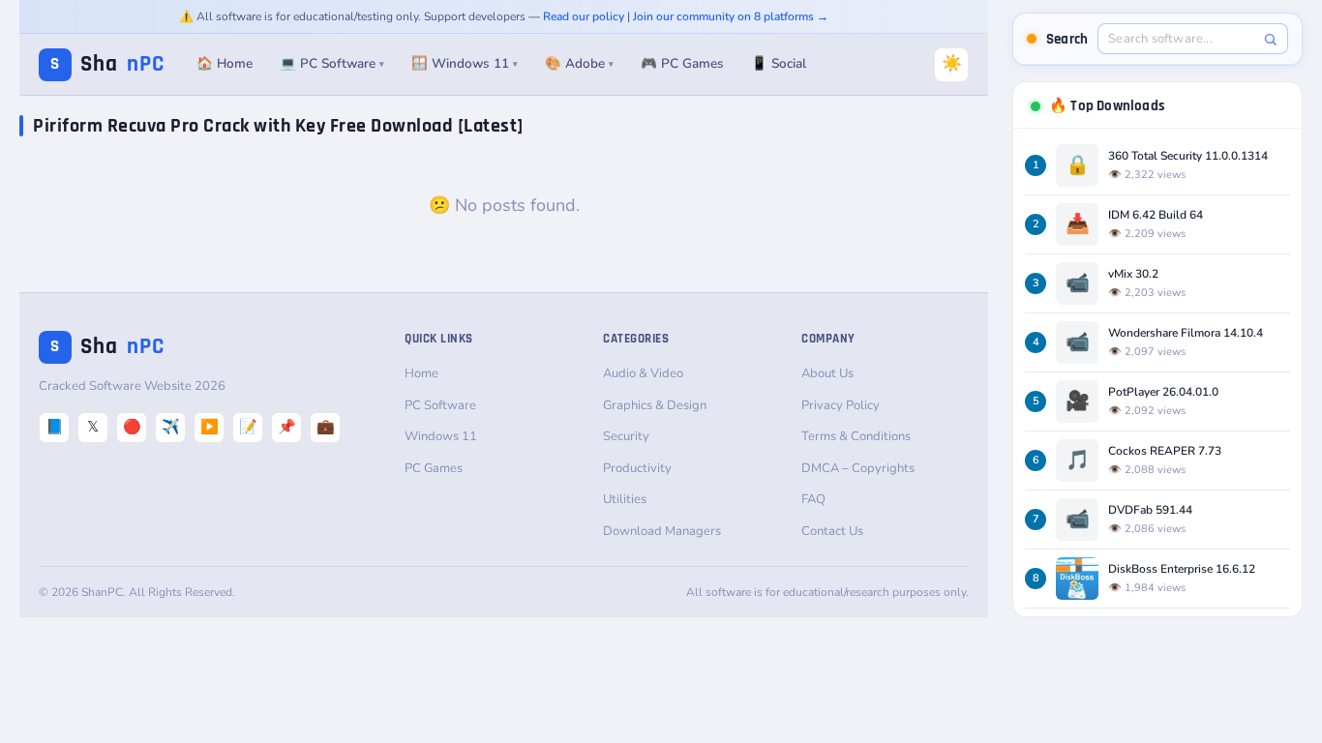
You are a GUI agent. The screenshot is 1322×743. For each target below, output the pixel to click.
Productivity (637, 468)
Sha (107, 64)
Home (421, 373)
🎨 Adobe (579, 63)
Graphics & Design (654, 405)
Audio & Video (643, 373)
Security (626, 436)
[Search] (1270, 39)
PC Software (440, 405)
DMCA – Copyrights (858, 468)
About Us (827, 373)
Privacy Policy (840, 405)
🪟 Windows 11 (464, 63)
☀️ (952, 63)
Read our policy (583, 16)
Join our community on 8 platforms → (730, 16)
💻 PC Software (332, 63)
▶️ (209, 426)
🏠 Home (224, 63)
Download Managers (662, 531)
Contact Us (832, 531)
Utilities (624, 499)
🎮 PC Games (682, 63)
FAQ (813, 499)
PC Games (434, 468)
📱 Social (778, 63)
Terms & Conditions (856, 436)
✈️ (171, 426)
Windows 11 (441, 436)
